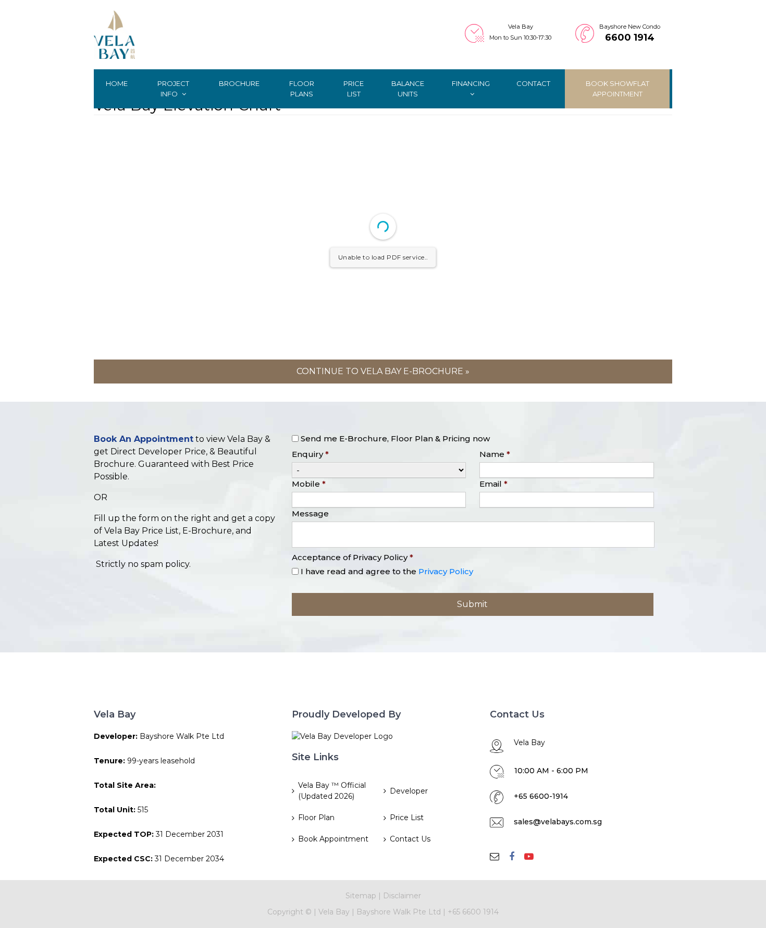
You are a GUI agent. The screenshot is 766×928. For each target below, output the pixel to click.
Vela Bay (334, 912)
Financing (471, 83)
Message (310, 513)
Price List (353, 88)
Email (493, 484)
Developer (409, 791)
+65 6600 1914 (473, 912)
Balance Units (407, 88)
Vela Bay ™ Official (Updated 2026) (332, 791)
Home (117, 83)
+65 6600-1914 (541, 796)
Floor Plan (316, 817)
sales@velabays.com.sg (558, 821)
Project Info (173, 88)
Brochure (239, 83)
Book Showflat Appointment (617, 88)
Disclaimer (402, 895)
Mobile (309, 484)
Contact (533, 83)
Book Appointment (333, 839)
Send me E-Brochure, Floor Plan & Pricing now (395, 438)
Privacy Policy (445, 571)
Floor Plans (301, 88)
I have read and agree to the (387, 571)
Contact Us (410, 839)
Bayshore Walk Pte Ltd (398, 912)
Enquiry (310, 454)
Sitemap (360, 895)
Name (494, 454)
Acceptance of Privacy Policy (352, 557)
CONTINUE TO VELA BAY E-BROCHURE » (383, 371)
